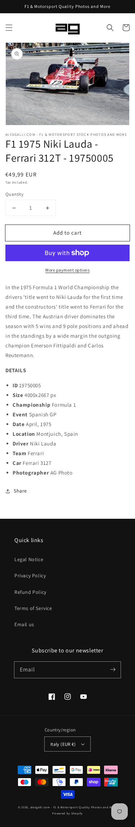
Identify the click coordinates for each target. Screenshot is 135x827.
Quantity (14, 194)
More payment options (67, 270)
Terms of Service (33, 608)
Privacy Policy (30, 575)
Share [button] (20, 491)
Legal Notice (28, 559)
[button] (9, 28)
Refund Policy (30, 592)
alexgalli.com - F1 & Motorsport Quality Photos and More (73, 807)
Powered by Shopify (67, 813)
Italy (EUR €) (63, 744)
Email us (24, 624)
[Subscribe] (113, 670)
